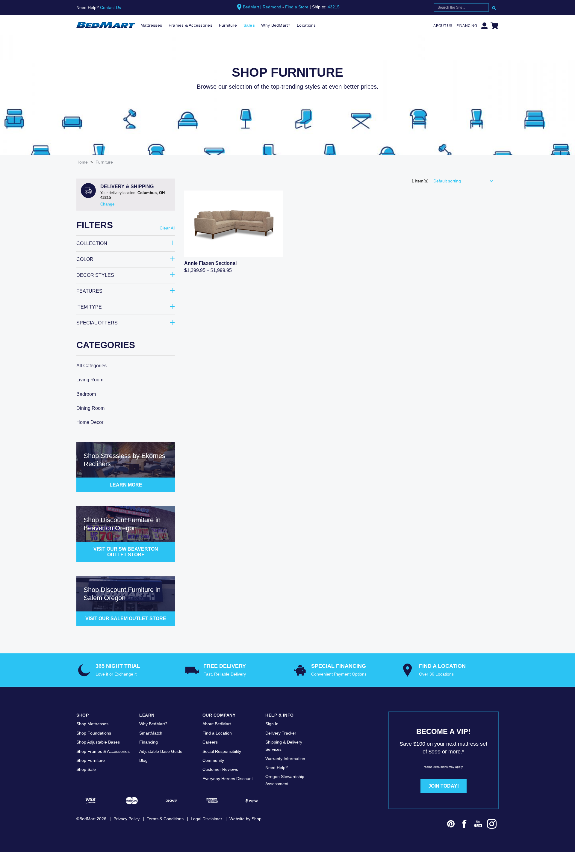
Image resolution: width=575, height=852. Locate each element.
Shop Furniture (90, 760)
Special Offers (97, 322)
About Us (442, 26)
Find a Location (217, 733)
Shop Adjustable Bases (98, 742)
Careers (210, 742)
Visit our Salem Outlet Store (125, 618)
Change (107, 204)
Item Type (89, 306)
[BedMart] (105, 25)
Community (213, 760)
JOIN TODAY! (443, 785)
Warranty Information (285, 758)
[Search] (494, 7)
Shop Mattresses (92, 723)
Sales (249, 25)
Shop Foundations (93, 733)
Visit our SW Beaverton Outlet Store (125, 551)
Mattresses (151, 25)
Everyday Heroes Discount (227, 778)
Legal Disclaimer (206, 818)
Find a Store (296, 6)
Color (84, 259)
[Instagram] (492, 825)
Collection (91, 243)
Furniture (228, 25)
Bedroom (86, 394)
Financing (466, 26)
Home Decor (89, 422)
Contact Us (110, 7)
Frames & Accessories (190, 25)
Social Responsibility (221, 751)
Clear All (167, 228)
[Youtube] (478, 825)
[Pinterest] (451, 825)
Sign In (272, 723)
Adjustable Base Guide (160, 751)
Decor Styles (95, 275)
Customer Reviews (220, 769)
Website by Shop (245, 819)
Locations (306, 25)
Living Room (89, 379)
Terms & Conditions (165, 818)
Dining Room (90, 408)
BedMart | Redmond (262, 6)
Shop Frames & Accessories (103, 751)
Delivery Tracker (280, 733)
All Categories (91, 365)
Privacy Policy (127, 818)
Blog (143, 760)
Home (82, 162)
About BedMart (216, 723)
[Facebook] (464, 825)
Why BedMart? (275, 25)
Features (89, 291)
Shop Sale (86, 769)
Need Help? (276, 767)
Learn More (126, 484)
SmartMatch (150, 733)
